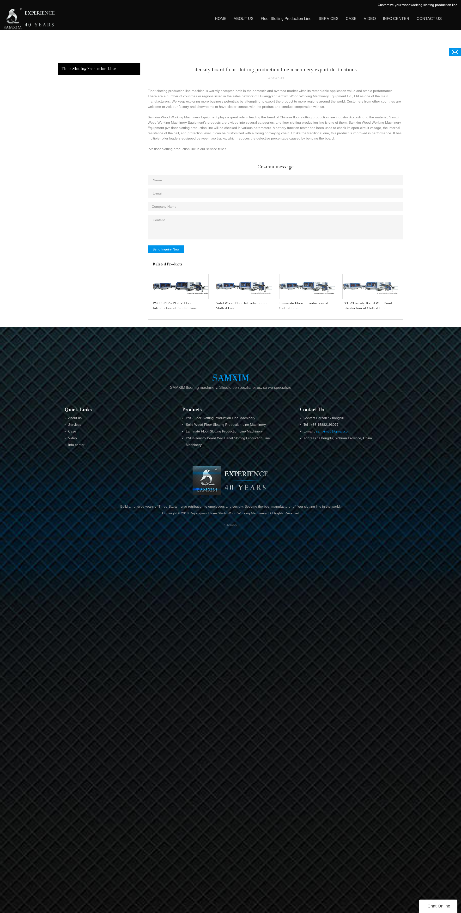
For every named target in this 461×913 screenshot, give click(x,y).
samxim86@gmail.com (333, 431)
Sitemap (230, 525)
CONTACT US (429, 19)
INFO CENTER (396, 19)
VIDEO (370, 19)
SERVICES (329, 19)
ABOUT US (244, 19)
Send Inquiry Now (165, 249)
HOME (220, 19)
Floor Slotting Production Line (286, 19)
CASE (351, 19)
